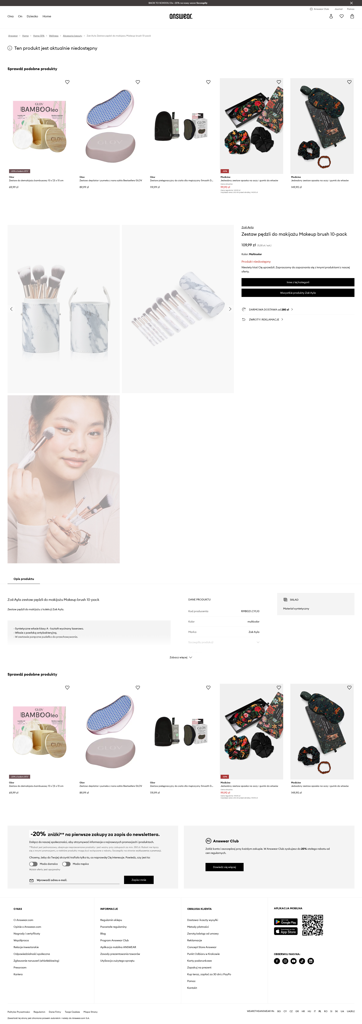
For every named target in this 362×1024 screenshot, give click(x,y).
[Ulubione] (341, 16)
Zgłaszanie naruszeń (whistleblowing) (36, 960)
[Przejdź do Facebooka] (277, 961)
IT (315, 1011)
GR (297, 1011)
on (20, 16)
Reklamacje (194, 940)
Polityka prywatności (19, 1012)
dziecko (32, 16)
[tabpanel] (181, 622)
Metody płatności (198, 926)
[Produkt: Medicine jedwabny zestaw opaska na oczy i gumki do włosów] (251, 126)
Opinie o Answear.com (27, 926)
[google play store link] (286, 921)
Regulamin (39, 1012)
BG (279, 1011)
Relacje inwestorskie (26, 947)
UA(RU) (351, 1011)
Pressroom (20, 967)
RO (325, 1011)
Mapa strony (91, 1012)
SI (331, 1011)
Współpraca (21, 940)
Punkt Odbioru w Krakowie (203, 954)
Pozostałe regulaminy (113, 926)
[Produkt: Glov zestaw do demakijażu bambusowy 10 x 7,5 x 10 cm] (40, 126)
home (47, 16)
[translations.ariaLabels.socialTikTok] (302, 961)
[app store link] (286, 930)
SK (336, 1011)
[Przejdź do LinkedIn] (311, 961)
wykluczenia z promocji (148, 850)
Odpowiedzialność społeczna (32, 954)
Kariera (18, 974)
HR (303, 1011)
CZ (291, 1011)
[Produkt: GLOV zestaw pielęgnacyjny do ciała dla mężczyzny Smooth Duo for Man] (181, 126)
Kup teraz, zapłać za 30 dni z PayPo (209, 974)
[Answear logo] (181, 16)
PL (320, 1011)
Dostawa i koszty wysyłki (202, 920)
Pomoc (191, 981)
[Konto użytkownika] (331, 16)
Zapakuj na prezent (199, 967)
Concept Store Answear (201, 947)
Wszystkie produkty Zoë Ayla (298, 292)
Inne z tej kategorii (298, 282)
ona (11, 16)
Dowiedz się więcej (224, 867)
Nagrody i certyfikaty (27, 933)
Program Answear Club (114, 940)
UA (342, 1011)
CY (285, 1011)
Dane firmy (55, 1012)
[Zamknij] (351, 3)
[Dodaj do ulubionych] (67, 82)
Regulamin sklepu (111, 920)
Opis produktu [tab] (24, 579)
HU (309, 1011)
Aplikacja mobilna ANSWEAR (118, 947)
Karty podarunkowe (199, 960)
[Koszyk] (352, 16)
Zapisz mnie (139, 880)
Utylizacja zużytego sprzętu (117, 960)
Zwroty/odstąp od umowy (203, 933)
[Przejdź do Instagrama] (285, 961)
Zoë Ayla (248, 227)
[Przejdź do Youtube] (294, 961)
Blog (103, 933)
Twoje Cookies (72, 1012)
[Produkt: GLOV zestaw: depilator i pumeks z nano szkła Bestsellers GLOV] (110, 126)
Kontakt (192, 988)
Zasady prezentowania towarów (120, 954)
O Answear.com (23, 920)
